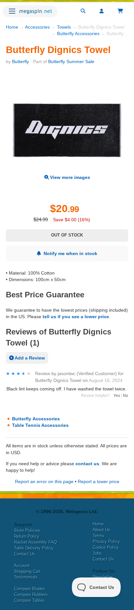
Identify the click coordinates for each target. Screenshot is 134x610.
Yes (117, 395)
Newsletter (103, 577)
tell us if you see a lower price (76, 316)
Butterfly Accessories (78, 33)
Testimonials (26, 577)
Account (22, 565)
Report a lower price (98, 481)
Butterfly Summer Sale (71, 61)
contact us (87, 463)
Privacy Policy (106, 541)
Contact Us (24, 553)
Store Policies (27, 530)
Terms (98, 535)
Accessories (37, 27)
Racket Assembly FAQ (35, 542)
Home (12, 27)
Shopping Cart (27, 571)
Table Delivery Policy (34, 548)
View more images (69, 177)
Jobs (97, 553)
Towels (64, 27)
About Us (101, 529)
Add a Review (29, 357)
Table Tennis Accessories (40, 425)
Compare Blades (29, 588)
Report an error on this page (44, 481)
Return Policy (26, 536)
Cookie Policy (106, 547)
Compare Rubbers (31, 594)
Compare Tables (29, 600)
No (125, 395)
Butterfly (20, 61)
